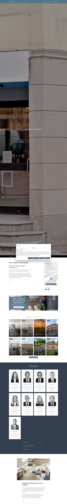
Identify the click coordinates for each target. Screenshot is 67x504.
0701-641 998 (52, 389)
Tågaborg (21, 275)
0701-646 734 (15, 389)
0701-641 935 (39, 413)
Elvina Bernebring (14, 384)
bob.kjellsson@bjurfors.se (39, 387)
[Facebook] (46, 289)
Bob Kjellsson (39, 384)
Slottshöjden (16, 275)
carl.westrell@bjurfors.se (27, 411)
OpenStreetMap (53, 272)
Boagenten (19, 279)
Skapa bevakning (42, 1)
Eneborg (25, 275)
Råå (18, 275)
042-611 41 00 (48, 270)
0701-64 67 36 (15, 413)
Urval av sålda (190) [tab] (36, 317)
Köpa (15, 1)
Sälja (18, 1)
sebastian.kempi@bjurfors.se (52, 411)
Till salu (11, 256)
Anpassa (33, 258)
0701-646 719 (52, 413)
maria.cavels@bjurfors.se (39, 411)
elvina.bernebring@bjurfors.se (15, 387)
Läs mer (10, 281)
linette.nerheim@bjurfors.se (15, 411)
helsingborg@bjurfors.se (51, 268)
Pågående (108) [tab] (28, 317)
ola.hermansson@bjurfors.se (15, 435)
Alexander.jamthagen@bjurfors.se (27, 387)
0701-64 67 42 (40, 389)
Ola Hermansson (15, 431)
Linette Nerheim (15, 407)
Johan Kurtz (52, 384)
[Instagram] (48, 289)
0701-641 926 (27, 413)
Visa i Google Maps (50, 284)
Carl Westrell (27, 407)
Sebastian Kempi (52, 407)
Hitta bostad (24, 1)
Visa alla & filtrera (33, 357)
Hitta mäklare (49, 1)
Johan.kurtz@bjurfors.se (52, 387)
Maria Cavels (39, 407)
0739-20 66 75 (27, 389)
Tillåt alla (44, 258)
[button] (51, 279)
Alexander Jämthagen (27, 384)
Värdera (55, 1)
